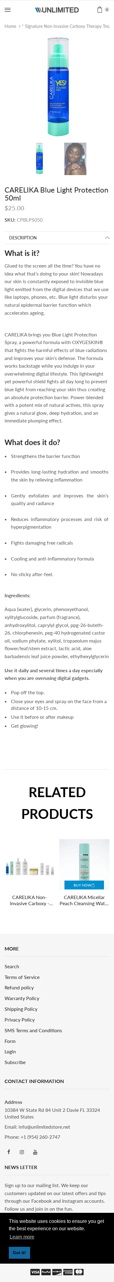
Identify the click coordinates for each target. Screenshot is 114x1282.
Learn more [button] (22, 1236)
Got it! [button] (19, 1252)
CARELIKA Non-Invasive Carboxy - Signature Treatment (29, 900)
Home (10, 26)
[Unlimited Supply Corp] (57, 9)
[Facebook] (8, 1151)
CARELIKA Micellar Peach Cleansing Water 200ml (84, 900)
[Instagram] (21, 1151)
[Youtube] (35, 1151)
